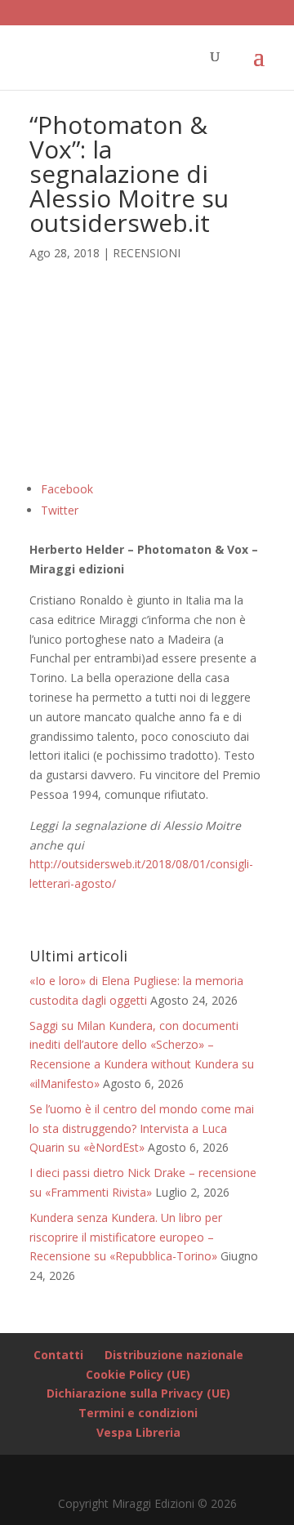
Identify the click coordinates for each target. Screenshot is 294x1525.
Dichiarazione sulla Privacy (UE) (138, 1393)
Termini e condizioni (138, 1412)
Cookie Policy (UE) (138, 1374)
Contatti (58, 1354)
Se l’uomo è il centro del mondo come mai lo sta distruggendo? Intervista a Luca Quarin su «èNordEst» (141, 1128)
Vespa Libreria (138, 1432)
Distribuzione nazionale (174, 1354)
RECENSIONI (146, 253)
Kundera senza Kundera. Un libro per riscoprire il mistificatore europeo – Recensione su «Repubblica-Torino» (125, 1237)
